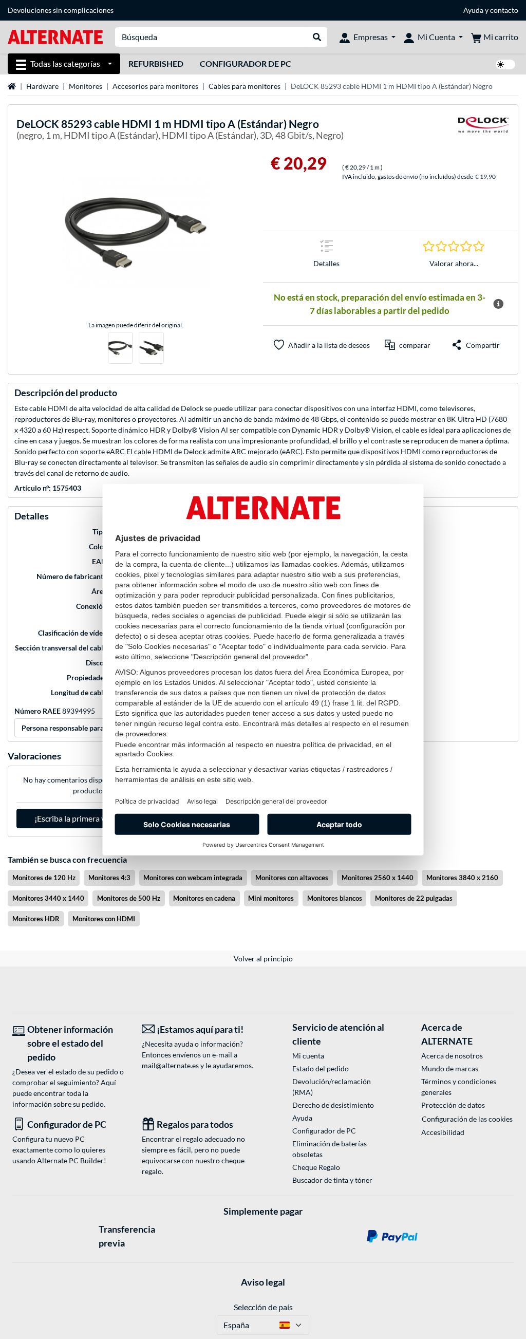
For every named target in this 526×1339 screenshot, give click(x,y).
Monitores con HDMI (103, 919)
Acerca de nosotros (452, 1055)
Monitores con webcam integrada (192, 877)
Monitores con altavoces (291, 877)
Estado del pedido (320, 1068)
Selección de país (263, 1307)
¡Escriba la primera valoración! (87, 818)
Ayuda (473, 10)
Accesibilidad (442, 1132)
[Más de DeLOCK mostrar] (484, 131)
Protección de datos (453, 1105)
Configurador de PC (245, 63)
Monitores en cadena (204, 898)
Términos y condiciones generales (458, 1086)
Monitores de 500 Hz (128, 898)
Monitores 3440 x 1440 (48, 898)
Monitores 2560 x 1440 (378, 877)
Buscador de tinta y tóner (332, 1180)
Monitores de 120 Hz (44, 877)
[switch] (505, 64)
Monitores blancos (334, 898)
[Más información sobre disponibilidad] (498, 304)
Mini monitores (271, 898)
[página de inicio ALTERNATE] (55, 36)
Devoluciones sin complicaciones (61, 10)
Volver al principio (263, 958)
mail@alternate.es (170, 1065)
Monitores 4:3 (109, 877)
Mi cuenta (308, 1055)
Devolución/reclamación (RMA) (331, 1086)
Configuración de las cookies (467, 1118)
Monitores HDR (36, 919)
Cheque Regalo (316, 1167)
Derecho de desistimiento (333, 1105)
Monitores (85, 86)
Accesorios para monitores (155, 86)
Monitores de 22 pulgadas (414, 898)
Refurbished (155, 63)
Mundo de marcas (449, 1068)
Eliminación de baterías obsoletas (329, 1149)
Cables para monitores (244, 86)
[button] (407, 345)
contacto (504, 10)
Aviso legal (263, 1282)
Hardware (42, 86)
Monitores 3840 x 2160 (462, 877)
